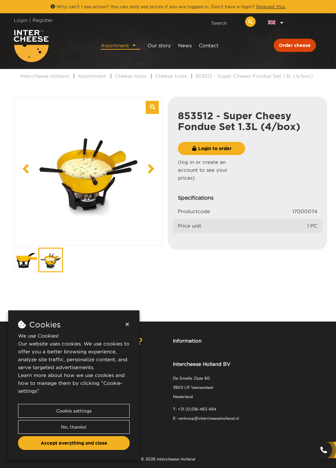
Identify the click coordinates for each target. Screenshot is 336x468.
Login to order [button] (214, 148)
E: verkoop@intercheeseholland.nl (206, 418)
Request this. (271, 6)
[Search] (250, 21)
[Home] (49, 46)
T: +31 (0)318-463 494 (194, 409)
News (185, 45)
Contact (209, 45)
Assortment (115, 45)
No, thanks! (74, 427)
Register (42, 20)
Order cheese (295, 45)
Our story (159, 45)
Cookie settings (74, 410)
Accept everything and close (74, 443)
